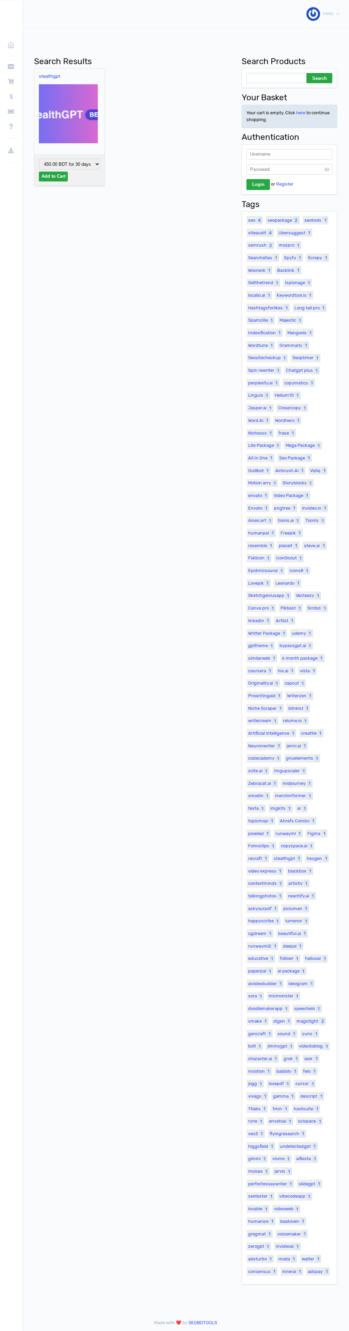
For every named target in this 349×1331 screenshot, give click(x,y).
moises (258, 1171)
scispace (309, 1121)
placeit (288, 545)
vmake (257, 1021)
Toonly (314, 520)
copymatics (298, 382)
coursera (259, 670)
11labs (256, 1108)
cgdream (259, 933)
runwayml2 (262, 946)
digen (281, 1021)
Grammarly (293, 345)
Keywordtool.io (294, 295)
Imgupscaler (289, 770)
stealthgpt (49, 76)
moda (286, 1258)
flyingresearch (287, 1133)
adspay (318, 1271)
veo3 (255, 1133)
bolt (254, 1046)
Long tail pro (309, 307)
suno (309, 1033)
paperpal (259, 971)
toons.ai (288, 520)
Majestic (290, 320)
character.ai (262, 1058)
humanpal (261, 533)
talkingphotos (264, 895)
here (300, 112)
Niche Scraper (265, 708)
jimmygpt (280, 1046)
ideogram (300, 983)
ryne (255, 1121)
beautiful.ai (292, 933)
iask (310, 1058)
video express (264, 871)
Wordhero (287, 420)
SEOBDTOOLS (202, 1322)
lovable (257, 1208)
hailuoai (315, 958)
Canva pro (261, 608)
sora (255, 995)
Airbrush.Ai (289, 470)
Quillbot (258, 470)
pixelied (258, 833)
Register (284, 184)
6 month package (302, 658)
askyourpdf (262, 908)
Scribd (316, 608)
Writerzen (299, 695)
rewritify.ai (301, 895)
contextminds (265, 883)
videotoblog (313, 1046)
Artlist (284, 620)
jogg (255, 1083)
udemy (301, 633)
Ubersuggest (294, 232)
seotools (315, 220)
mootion (259, 1071)
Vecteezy (307, 595)
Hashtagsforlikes (268, 307)
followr (289, 958)
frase (286, 433)
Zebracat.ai (262, 783)
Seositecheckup (267, 357)
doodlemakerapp (267, 1008)
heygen (317, 858)
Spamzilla (260, 320)
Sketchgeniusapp (268, 595)
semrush (260, 245)
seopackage (283, 220)
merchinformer (293, 795)
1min (279, 1108)
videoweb (286, 1208)
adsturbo (260, 1258)
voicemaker (291, 1234)
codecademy (263, 758)
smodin (258, 795)
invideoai (287, 1246)
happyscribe (263, 920)
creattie (311, 733)
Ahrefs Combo (297, 820)
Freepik (290, 533)
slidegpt (309, 1183)
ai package (291, 971)
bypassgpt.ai (295, 645)
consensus (261, 1271)
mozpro (289, 245)
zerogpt (258, 1246)
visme (280, 1158)
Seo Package (294, 457)
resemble (260, 545)
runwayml (288, 833)
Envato (257, 508)
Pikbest (290, 608)
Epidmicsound (265, 570)
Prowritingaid (264, 695)
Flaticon (258, 557)
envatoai (280, 1121)
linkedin (258, 620)
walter (310, 1258)
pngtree (284, 508)
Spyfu (292, 257)
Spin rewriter (263, 370)
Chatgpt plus (302, 370)
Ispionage (297, 282)
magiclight (310, 1021)
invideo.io (314, 508)
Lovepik (258, 583)
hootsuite (306, 1108)
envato (257, 495)
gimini (256, 1158)
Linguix (258, 395)
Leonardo (287, 583)
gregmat (259, 1234)
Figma (316, 833)
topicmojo (260, 820)
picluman (295, 908)
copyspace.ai (296, 845)
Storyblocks (297, 482)
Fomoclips (261, 845)
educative (260, 958)
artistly (297, 883)
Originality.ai (263, 683)
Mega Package (303, 445)
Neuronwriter (264, 745)
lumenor (296, 920)
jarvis (282, 1171)
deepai (292, 946)
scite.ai (257, 770)
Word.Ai (258, 420)
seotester (260, 1196)
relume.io (294, 720)
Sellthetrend (263, 282)
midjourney (296, 783)
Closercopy (292, 407)
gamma (283, 1096)
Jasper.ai (259, 407)
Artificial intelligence (271, 733)
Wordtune (260, 345)
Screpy (317, 257)
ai (301, 808)
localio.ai (259, 295)
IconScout (289, 557)
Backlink (288, 270)
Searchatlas (262, 257)
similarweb (261, 658)
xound (286, 1033)
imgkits (280, 808)
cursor (304, 1083)
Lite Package (263, 445)
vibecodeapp (294, 1196)
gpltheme (260, 645)
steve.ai (314, 545)
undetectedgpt (298, 1146)
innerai (291, 1271)
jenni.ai (296, 745)
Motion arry (262, 482)
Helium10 (287, 395)
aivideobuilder (265, 983)
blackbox (299, 871)
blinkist (298, 708)
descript (311, 1096)
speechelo (307, 1008)
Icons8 (298, 570)
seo (254, 220)
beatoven (292, 1221)
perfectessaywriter (270, 1183)
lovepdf (279, 1083)
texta (255, 808)
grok (291, 1058)
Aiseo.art (259, 520)
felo (309, 1071)
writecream (262, 720)
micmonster (283, 995)
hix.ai (285, 670)
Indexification (264, 332)
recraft (257, 858)
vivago (257, 1096)
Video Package (291, 495)
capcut (294, 683)
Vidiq (317, 470)
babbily (286, 1071)
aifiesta (306, 1158)
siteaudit (260, 232)
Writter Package (266, 633)
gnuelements (302, 758)
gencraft (259, 1033)
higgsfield (260, 1146)
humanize (260, 1221)
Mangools (299, 332)
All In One (260, 457)
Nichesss (260, 433)
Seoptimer (305, 357)
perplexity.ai (262, 382)
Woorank (259, 270)
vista (307, 670)
